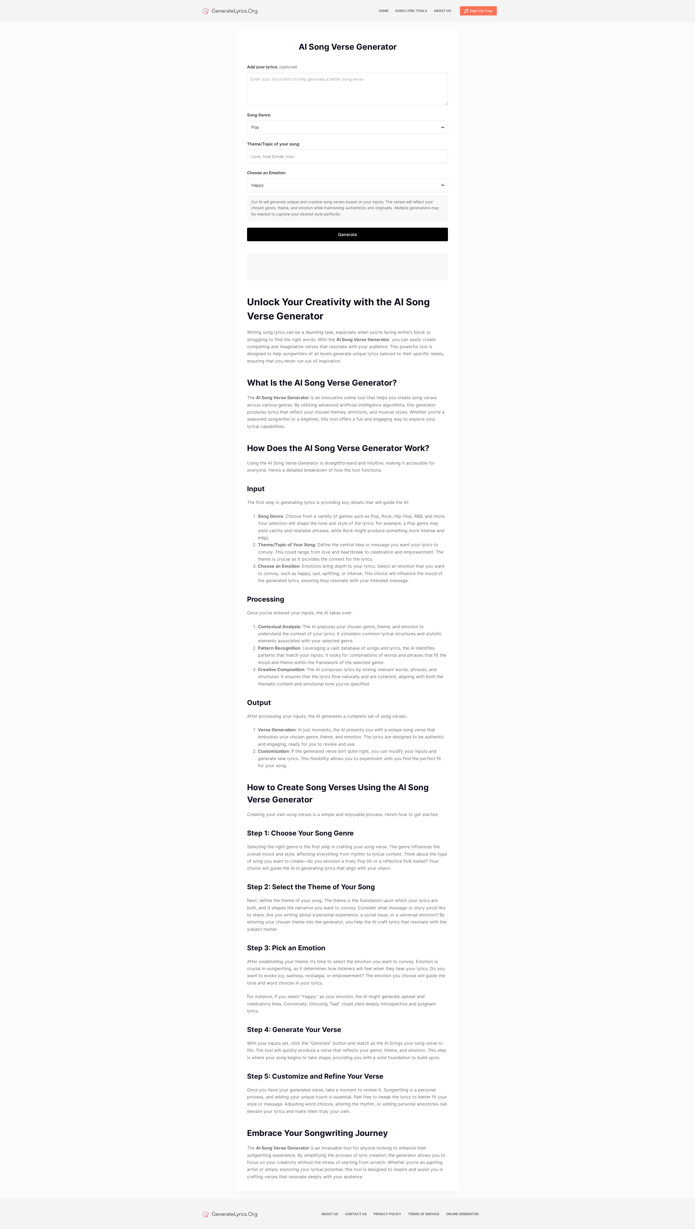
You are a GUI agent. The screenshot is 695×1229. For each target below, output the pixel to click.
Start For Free (481, 11)
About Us (442, 11)
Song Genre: (259, 114)
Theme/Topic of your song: (273, 144)
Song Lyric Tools (411, 11)
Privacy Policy (387, 1214)
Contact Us (356, 1214)
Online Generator (462, 1214)
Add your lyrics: (272, 66)
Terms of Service (423, 1214)
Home (383, 11)
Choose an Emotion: (266, 172)
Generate (347, 234)
